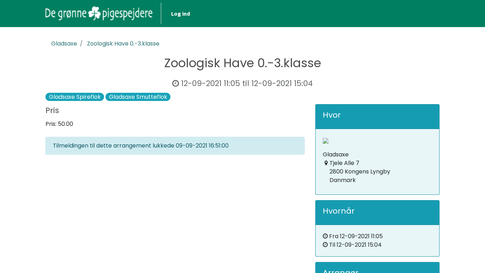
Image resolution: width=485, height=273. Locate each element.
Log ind (180, 13)
